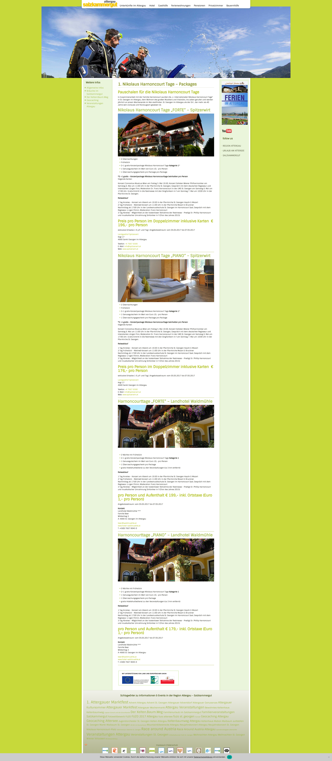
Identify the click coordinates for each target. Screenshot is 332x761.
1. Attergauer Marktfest (107, 702)
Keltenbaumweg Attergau (184, 721)
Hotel (152, 5)
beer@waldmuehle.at (127, 523)
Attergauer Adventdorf (180, 702)
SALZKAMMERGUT (231, 155)
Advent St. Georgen (157, 702)
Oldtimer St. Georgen (133, 730)
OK (229, 757)
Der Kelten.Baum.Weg (97, 97)
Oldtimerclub (121, 730)
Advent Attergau (137, 702)
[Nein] (328, 757)
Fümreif (197, 717)
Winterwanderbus (111, 739)
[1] (44, 76)
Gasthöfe (163, 5)
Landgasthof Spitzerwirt (128, 234)
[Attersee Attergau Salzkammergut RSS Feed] (86, 744)
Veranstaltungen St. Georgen (149, 734)
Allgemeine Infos (95, 87)
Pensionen (199, 5)
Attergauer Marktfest (121, 707)
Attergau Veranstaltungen (184, 707)
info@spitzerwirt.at (132, 246)
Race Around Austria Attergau (196, 729)
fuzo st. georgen (183, 716)
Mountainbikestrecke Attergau (163, 724)
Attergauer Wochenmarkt (151, 707)
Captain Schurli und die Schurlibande (117, 712)
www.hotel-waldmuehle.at (129, 526)
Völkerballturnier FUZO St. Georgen (181, 735)
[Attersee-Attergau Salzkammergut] (99, 7)
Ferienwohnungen (181, 5)
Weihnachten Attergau (205, 734)
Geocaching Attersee (102, 721)
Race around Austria (158, 729)
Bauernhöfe (232, 5)
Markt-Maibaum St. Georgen (114, 724)
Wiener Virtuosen (96, 738)
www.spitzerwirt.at (130, 249)
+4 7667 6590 (131, 244)
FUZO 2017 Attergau (145, 716)
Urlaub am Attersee (233, 150)
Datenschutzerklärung (203, 757)
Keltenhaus (207, 721)
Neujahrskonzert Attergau (194, 724)
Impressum (161, 745)
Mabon (217, 721)
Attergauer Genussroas (205, 702)
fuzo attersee (165, 716)
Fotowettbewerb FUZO (119, 716)
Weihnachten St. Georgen (231, 734)
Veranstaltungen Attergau (108, 734)
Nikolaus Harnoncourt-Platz (101, 729)
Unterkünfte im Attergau (133, 5)
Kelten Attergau (158, 721)
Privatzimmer (216, 5)
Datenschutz (172, 745)
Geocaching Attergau (215, 716)
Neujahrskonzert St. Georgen (223, 724)
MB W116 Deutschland (138, 725)
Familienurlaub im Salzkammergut (182, 712)
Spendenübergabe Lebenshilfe (226, 730)
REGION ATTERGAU (232, 145)
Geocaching (92, 100)
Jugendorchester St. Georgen (134, 721)
